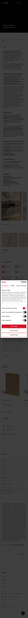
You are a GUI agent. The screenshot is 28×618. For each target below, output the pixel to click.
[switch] (25, 312)
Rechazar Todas (14, 334)
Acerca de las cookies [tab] (21, 285)
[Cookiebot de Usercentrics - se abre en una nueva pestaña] (21, 282)
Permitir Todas (14, 326)
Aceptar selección (14, 330)
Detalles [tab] (13, 285)
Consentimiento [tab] (5, 285)
